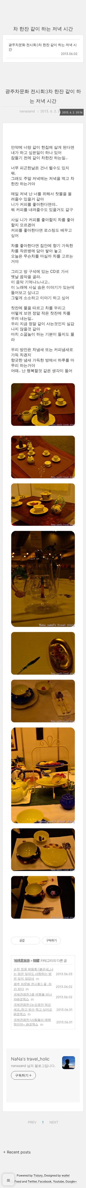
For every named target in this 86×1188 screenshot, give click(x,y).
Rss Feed (15, 1181)
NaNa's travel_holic (30, 1058)
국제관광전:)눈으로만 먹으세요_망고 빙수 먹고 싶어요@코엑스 (33, 1009)
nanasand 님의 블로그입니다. (33, 1066)
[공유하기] (29, 940)
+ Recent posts (17, 1152)
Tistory (38, 1175)
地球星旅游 (22, 960)
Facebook (45, 1181)
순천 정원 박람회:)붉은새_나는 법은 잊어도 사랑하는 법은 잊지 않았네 (33, 973)
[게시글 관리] (35, 940)
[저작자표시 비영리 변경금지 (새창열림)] (67, 941)
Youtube (58, 1181)
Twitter (32, 1181)
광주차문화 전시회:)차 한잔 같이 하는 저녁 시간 (43, 47)
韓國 (36, 960)
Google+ (71, 1181)
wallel (66, 1175)
